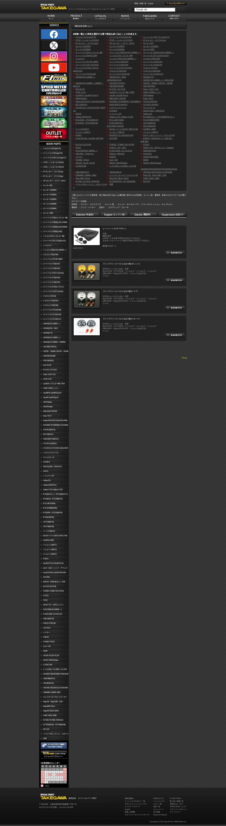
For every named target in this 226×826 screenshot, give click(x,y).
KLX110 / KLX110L (49, 586)
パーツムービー (159, 801)
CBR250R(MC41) (49, 678)
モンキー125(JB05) (49, 190)
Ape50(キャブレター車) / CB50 (54, 384)
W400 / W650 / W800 (49, 715)
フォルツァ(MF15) (49, 549)
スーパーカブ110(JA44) (51, 278)
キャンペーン (158, 809)
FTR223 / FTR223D (49, 623)
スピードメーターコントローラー (137, 815)
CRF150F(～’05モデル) (84, 154)
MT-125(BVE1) (48, 434)
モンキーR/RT (48, 213)
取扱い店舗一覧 (140, 3)
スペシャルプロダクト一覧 (135, 801)
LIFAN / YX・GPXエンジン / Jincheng (51, 605)
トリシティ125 (48, 476)
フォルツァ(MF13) (49, 554)
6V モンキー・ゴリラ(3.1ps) (53, 172)
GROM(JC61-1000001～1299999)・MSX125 (53, 342)
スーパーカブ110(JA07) (51, 264)
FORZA (45, 559)
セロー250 (46, 646)
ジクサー (46, 632)
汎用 (44, 738)
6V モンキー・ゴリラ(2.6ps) (53, 176)
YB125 (45, 600)
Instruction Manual (160, 815)
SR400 (45, 651)
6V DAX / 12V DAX (50, 370)
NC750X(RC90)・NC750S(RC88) (54, 725)
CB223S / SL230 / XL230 (51, 655)
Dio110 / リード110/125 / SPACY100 (55, 536)
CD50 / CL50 (47, 379)
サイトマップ (175, 812)
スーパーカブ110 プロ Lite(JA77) (54, 158)
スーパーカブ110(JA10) (51, 268)
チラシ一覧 (157, 804)
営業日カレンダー (176, 804)
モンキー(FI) (47, 185)
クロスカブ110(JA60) (50, 305)
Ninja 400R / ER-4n (49, 706)
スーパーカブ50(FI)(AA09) (52, 231)
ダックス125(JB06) (49, 204)
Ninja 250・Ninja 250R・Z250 (52, 701)
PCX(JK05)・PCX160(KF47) (52, 499)
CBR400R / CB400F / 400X (51, 692)
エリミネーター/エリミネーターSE (53, 697)
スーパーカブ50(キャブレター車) (55, 218)
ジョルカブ (47, 245)
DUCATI (46, 729)
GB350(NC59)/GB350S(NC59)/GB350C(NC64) (55, 674)
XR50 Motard (47, 402)
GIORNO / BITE (48, 540)
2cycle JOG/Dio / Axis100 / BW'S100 (54, 572)
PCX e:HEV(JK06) (49, 503)
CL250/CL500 (47, 665)
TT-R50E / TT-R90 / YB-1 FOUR (53, 591)
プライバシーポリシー (178, 809)
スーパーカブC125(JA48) (52, 310)
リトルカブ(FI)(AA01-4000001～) (54, 250)
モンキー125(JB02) (49, 199)
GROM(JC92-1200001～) (51, 324)
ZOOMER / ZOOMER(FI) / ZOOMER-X (53, 425)
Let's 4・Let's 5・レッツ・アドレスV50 (53, 568)
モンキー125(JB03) (49, 195)
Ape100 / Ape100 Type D (50, 397)
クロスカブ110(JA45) (50, 301)
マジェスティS (48, 457)
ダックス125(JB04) (49, 208)
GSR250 (46, 637)
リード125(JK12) (49, 531)
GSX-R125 (46, 628)
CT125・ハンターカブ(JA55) (53, 167)
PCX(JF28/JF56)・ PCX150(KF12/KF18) (47, 518)
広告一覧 (156, 806)
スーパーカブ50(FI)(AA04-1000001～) (53, 227)
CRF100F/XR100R (49, 356)
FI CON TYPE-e (176, 798)
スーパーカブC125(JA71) (52, 319)
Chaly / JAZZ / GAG (49, 374)
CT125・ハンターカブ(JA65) (53, 162)
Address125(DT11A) (49, 485)
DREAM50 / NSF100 (50, 411)
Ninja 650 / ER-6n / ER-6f (50, 711)
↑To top (184, 358)
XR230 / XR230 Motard (118, 163)
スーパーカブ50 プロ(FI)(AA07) (54, 241)
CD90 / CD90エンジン (50, 388)
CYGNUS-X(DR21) (49, 443)
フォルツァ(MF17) (49, 545)
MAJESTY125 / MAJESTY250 (53, 563)
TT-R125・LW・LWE (117, 148)
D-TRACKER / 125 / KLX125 (52, 614)
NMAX (45, 471)
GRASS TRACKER (150, 157)
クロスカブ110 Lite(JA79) (52, 148)
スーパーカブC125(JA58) (52, 314)
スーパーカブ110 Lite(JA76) (52, 153)
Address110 (46, 480)
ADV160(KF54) (48, 522)
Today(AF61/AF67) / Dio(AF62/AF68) (55, 420)
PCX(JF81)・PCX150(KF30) (52, 513)
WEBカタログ (158, 798)
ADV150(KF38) (48, 526)
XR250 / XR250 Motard (50, 660)
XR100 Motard (47, 407)
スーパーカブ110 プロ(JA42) (53, 273)
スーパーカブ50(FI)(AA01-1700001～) (53, 223)
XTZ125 (45, 595)
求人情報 (156, 812)
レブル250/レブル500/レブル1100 (55, 669)
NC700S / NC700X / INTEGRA (53, 720)
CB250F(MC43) (48, 683)
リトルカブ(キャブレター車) (53, 236)
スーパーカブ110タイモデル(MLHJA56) (51, 287)
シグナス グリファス (51, 453)
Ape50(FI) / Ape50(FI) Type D (52, 393)
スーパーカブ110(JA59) (51, 282)
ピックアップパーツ (132, 806)
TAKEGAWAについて (178, 806)
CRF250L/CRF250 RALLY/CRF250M (55, 688)
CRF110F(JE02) (48, 360)
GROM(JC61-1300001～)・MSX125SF (50, 338)
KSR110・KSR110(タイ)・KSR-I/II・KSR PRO (52, 582)
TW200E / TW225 (48, 642)
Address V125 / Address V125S (53, 490)
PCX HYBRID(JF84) (50, 508)
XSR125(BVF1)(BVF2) (50, 439)
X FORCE (46, 462)
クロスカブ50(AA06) (50, 254)
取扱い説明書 (130, 812)
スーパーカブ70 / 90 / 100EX (53, 259)
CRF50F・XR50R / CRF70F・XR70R (55, 351)
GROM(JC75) (47, 333)
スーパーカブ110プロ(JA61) (53, 291)
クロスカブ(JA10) (49, 296)
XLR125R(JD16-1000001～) (52, 609)
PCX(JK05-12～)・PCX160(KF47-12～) (53, 494)
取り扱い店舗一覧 (176, 801)
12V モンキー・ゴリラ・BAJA (54, 181)
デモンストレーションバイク (136, 804)
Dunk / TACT (47, 416)
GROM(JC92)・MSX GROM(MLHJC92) (48, 329)
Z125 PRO (46, 577)
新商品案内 (129, 798)
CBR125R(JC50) (48, 619)
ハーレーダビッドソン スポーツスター (53, 734)
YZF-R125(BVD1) (49, 430)
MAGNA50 (47, 365)
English (150, 3)
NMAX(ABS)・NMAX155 (52, 466)
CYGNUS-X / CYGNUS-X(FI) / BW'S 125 (53, 448)
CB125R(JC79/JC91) (49, 347)
